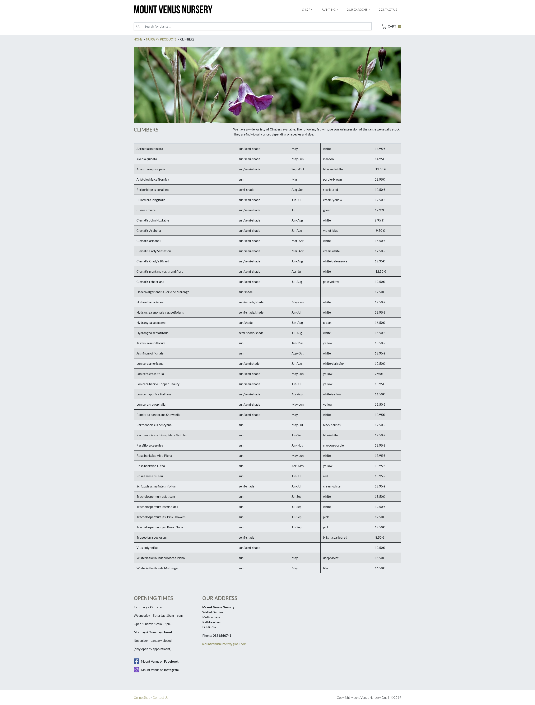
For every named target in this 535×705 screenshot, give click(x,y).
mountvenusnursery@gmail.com (224, 644)
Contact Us (387, 9)
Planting (328, 9)
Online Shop (142, 697)
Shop (306, 9)
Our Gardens (356, 9)
